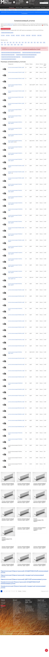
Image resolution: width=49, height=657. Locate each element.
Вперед (19, 591)
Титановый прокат (16, 606)
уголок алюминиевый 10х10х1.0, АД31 (16, 72)
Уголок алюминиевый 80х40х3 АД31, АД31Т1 (39, 502)
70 (34, 42)
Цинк (14, 615)
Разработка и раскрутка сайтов (38, 631)
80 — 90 (17, 35)
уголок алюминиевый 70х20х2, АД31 (16, 395)
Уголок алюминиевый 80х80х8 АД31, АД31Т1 (8, 502)
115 (5, 44)
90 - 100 (22, 35)
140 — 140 (39, 35)
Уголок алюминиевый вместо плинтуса (8, 59)
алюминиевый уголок (9, 24)
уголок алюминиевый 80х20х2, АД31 (16, 401)
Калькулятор (37, 7)
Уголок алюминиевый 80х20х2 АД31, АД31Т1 (24, 502)
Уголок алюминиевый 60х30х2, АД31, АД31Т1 (8, 565)
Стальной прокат (16, 623)
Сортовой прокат (16, 616)
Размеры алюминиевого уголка (7, 32)
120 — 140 (34, 35)
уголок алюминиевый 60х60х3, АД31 (16, 389)
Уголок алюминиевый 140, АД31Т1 (7, 539)
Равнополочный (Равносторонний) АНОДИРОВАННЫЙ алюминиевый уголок (24, 571)
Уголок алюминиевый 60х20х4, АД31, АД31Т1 (39, 565)
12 (4, 42)
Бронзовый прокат (16, 609)
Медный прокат (15, 605)
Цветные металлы (16, 620)
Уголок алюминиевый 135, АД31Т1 (38, 520)
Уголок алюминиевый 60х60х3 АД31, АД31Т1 (8, 547)
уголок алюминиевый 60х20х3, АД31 (16, 345)
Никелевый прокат (16, 610)
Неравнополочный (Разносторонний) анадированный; (26, 54)
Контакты (43, 7)
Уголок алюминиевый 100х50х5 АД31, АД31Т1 (24, 484)
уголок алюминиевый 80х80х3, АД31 (16, 414)
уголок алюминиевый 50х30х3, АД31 (16, 302)
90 (40, 42)
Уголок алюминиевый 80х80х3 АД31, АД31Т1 (8, 519)
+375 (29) (19, 1)
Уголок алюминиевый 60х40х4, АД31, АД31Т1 (24, 547)
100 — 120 (28, 35)
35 (19, 42)
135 (18, 44)
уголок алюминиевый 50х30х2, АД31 (16, 296)
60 (31, 42)
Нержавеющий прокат (17, 607)
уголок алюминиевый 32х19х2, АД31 (16, 67)
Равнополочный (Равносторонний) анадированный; (10, 52)
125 (11, 44)
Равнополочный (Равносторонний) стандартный (31, 52)
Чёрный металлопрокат (17, 612)
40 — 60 (7, 35)
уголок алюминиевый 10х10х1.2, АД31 (16, 78)
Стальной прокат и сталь (17, 608)
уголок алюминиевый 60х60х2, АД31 (16, 376)
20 (10, 42)
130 (15, 44)
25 (13, 42)
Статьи (31, 7)
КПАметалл (10, 25)
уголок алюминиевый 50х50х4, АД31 (16, 327)
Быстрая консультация (5, 28)
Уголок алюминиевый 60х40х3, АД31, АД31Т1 (39, 547)
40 (22, 42)
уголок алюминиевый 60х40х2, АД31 (16, 358)
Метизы (14, 618)
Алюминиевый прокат (16, 601)
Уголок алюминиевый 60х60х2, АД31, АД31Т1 (24, 528)
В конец (24, 591)
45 (25, 42)
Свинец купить (15, 613)
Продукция (11, 7)
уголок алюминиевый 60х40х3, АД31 (16, 364)
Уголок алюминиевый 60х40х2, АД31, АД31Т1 (24, 565)
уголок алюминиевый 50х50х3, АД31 (16, 321)
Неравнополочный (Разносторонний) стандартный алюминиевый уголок (23, 586)
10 (1, 42)
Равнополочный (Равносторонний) (7, 54)
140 (21, 44)
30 (16, 42)
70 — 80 (12, 35)
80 (37, 42)
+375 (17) (19, 0)
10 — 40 (2, 35)
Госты (48, 7)
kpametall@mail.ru (43, 601)
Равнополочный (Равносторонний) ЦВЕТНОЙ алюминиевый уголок (24, 579)
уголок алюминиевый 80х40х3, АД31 (16, 408)
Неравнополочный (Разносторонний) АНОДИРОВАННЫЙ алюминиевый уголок (20, 582)
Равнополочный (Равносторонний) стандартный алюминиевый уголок (22, 575)
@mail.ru (19, 2)
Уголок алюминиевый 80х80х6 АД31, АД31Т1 (39, 484)
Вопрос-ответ (19, 7)
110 (2, 44)
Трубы (14, 617)
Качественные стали (16, 621)
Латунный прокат (16, 604)
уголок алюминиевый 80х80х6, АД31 (16, 420)
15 (7, 42)
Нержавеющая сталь (16, 619)
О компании (25, 7)
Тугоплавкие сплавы (16, 611)
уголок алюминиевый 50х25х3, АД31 (16, 289)
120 (8, 44)
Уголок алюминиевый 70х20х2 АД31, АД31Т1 (24, 519)
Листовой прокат (16, 622)
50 (28, 42)
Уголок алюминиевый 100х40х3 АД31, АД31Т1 (8, 484)
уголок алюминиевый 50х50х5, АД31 (16, 333)
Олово (14, 614)
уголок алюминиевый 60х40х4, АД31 (16, 370)
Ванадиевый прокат (16, 624)
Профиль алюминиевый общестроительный (17, 603)
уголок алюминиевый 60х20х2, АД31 (16, 339)
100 (44, 42)
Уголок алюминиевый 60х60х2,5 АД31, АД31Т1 (39, 529)
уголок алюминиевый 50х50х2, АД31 (16, 314)
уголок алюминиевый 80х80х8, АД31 (16, 426)
